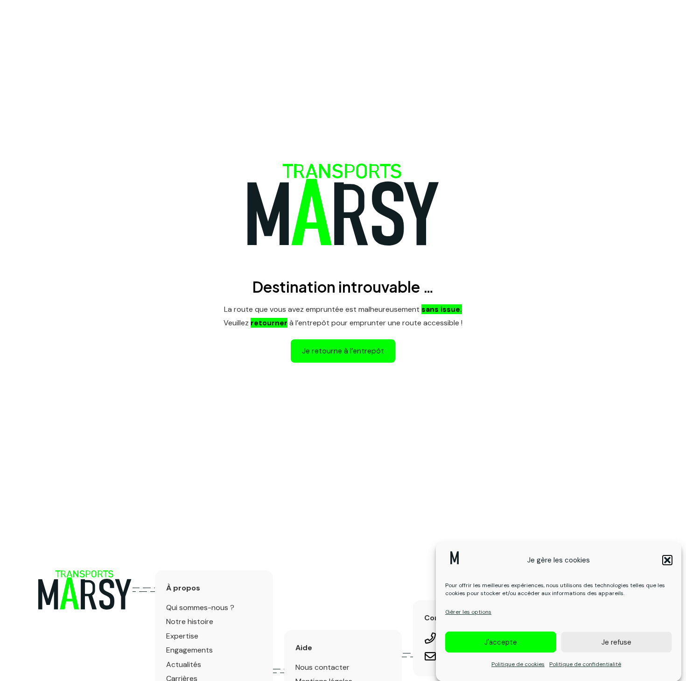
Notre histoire (189, 621)
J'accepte (500, 641)
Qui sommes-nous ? (200, 607)
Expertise (182, 636)
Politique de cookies (518, 663)
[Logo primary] (85, 590)
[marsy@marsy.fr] (435, 658)
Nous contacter (322, 667)
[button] (667, 560)
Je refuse (616, 641)
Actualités (183, 664)
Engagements (189, 650)
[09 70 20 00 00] (435, 639)
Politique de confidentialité (585, 663)
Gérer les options (468, 611)
